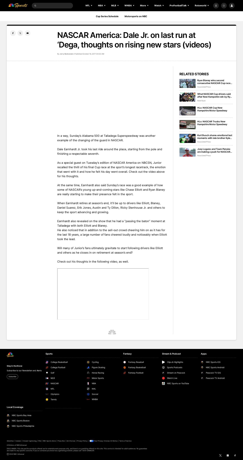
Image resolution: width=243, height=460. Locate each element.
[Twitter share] (20, 33)
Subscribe (12, 376)
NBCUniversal (22, 445)
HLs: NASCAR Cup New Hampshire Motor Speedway (212, 109)
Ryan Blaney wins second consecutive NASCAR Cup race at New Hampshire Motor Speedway (213, 82)
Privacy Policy (82, 441)
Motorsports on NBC (136, 16)
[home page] (18, 5)
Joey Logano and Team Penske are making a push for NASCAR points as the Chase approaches (214, 150)
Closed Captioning (30, 441)
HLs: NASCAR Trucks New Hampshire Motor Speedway (212, 123)
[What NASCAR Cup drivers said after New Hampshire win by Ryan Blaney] (187, 97)
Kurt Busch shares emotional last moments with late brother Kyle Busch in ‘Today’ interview (214, 136)
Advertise (10, 441)
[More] (216, 5)
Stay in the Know (14, 366)
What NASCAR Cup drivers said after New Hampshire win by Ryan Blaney (215, 95)
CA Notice (114, 441)
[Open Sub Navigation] (92, 5)
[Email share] (27, 33)
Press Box (61, 441)
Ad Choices (71, 441)
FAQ (39, 441)
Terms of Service (125, 441)
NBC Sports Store (49, 441)
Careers (18, 441)
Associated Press (204, 87)
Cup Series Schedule (107, 16)
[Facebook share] (13, 33)
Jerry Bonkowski (66, 54)
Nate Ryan (201, 101)
